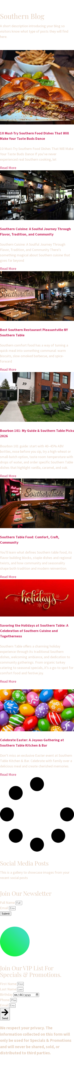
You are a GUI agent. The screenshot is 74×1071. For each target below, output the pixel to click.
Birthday (6, 994)
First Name (8, 983)
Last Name (8, 989)
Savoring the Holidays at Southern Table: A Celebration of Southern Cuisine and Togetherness (34, 630)
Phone (5, 1000)
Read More (8, 167)
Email (4, 908)
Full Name (8, 902)
